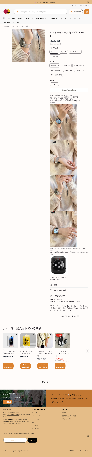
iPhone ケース (29, 18)
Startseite (6, 26)
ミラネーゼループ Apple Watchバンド (21, 26)
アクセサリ (64, 18)
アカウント (35, 422)
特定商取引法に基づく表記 (69, 416)
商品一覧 (45, 382)
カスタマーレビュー (37, 416)
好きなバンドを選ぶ (57, 402)
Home (20, 18)
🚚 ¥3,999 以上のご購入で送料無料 (45, 2)
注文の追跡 (16, 22)
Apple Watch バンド (42, 18)
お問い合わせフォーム (13, 414)
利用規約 (64, 413)
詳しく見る (7, 402)
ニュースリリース (75, 18)
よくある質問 (6, 22)
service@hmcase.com (13, 413)
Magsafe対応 (54, 18)
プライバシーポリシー (67, 419)
